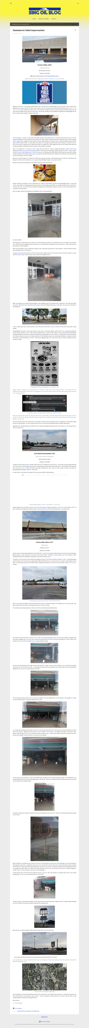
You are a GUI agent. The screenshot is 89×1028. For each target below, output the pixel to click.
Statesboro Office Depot (48, 960)
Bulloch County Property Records (22, 559)
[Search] (78, 4)
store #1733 (41, 423)
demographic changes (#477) (66, 149)
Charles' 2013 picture (35, 863)
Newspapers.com (47, 387)
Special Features (44, 19)
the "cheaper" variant (47, 665)
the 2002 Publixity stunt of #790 (28, 152)
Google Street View (20, 605)
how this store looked (40, 507)
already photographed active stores (51, 637)
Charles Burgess (58, 555)
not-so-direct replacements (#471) (32, 150)
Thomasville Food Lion (30, 641)
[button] (75, 30)
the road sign (65, 507)
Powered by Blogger (45, 1021)
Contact (53, 19)
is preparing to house (53, 78)
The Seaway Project (32, 389)
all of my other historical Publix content (50, 76)
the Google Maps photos (27, 466)
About (34, 19)
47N (21, 426)
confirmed (53, 417)
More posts (44, 1017)
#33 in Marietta (17, 141)
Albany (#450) (16, 142)
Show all (74, 24)
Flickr (43, 504)
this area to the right (20, 254)
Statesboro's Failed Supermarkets (29, 30)
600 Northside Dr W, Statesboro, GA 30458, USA (28, 1011)
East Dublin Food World (45, 509)
